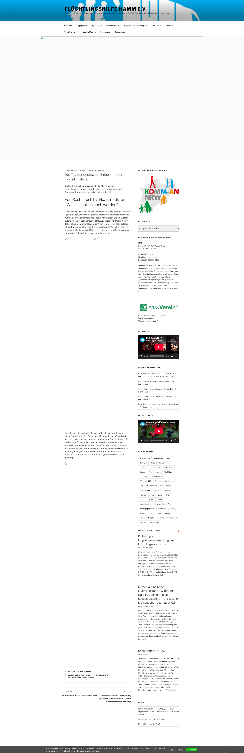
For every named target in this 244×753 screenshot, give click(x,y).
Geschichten (165, 486)
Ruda (172, 509)
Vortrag (143, 522)
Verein (168, 26)
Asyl (168, 458)
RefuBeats (162, 509)
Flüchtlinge (144, 476)
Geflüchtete (152, 486)
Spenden (96, 26)
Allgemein (73, 671)
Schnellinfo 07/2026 (151, 650)
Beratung (143, 463)
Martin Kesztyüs (95, 171)
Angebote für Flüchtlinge (134, 26)
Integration (167, 490)
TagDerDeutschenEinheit (81, 677)
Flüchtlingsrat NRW (149, 531)
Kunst (98, 675)
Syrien (142, 518)
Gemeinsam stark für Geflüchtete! (152, 719)
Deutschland (168, 467)
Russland (143, 513)
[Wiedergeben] (141, 356)
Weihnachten (154, 522)
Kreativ (90, 675)
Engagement (82, 26)
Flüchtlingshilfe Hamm (164, 481)
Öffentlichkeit (70, 32)
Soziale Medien (89, 32)
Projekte (155, 26)
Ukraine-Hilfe (111, 26)
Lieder (159, 499)
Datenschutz (120, 32)
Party (170, 504)
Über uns (68, 26)
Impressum (105, 32)
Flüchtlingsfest (158, 476)
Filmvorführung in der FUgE (149, 724)
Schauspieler (155, 513)
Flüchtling (168, 472)
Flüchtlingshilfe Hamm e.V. (106, 9)
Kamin (159, 495)
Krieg (168, 495)
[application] (158, 347)
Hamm (156, 490)
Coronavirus (144, 467)
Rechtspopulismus (147, 509)
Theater (151, 518)
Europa (142, 472)
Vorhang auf (172, 518)
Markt (105, 675)
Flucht (158, 472)
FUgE (142, 486)
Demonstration (76, 675)
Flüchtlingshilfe (146, 481)
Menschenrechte (147, 504)
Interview (143, 495)
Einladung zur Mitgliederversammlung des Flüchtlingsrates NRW (156, 540)
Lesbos (151, 499)
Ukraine (161, 518)
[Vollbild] (176, 356)
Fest (150, 472)
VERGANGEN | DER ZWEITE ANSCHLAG (155, 374)
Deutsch (156, 467)
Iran (152, 495)
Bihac (152, 463)
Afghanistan (158, 458)
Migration (161, 504)
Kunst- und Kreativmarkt (112, 433)
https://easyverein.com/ (148, 321)
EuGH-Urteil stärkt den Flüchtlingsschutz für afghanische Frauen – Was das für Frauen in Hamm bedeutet (158, 712)
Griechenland (145, 490)
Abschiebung (145, 458)
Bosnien (161, 463)
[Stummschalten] (172, 356)
